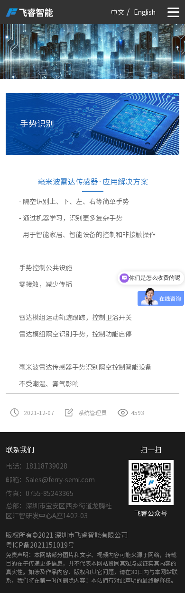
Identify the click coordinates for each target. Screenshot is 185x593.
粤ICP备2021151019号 (40, 545)
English (145, 12)
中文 (117, 12)
